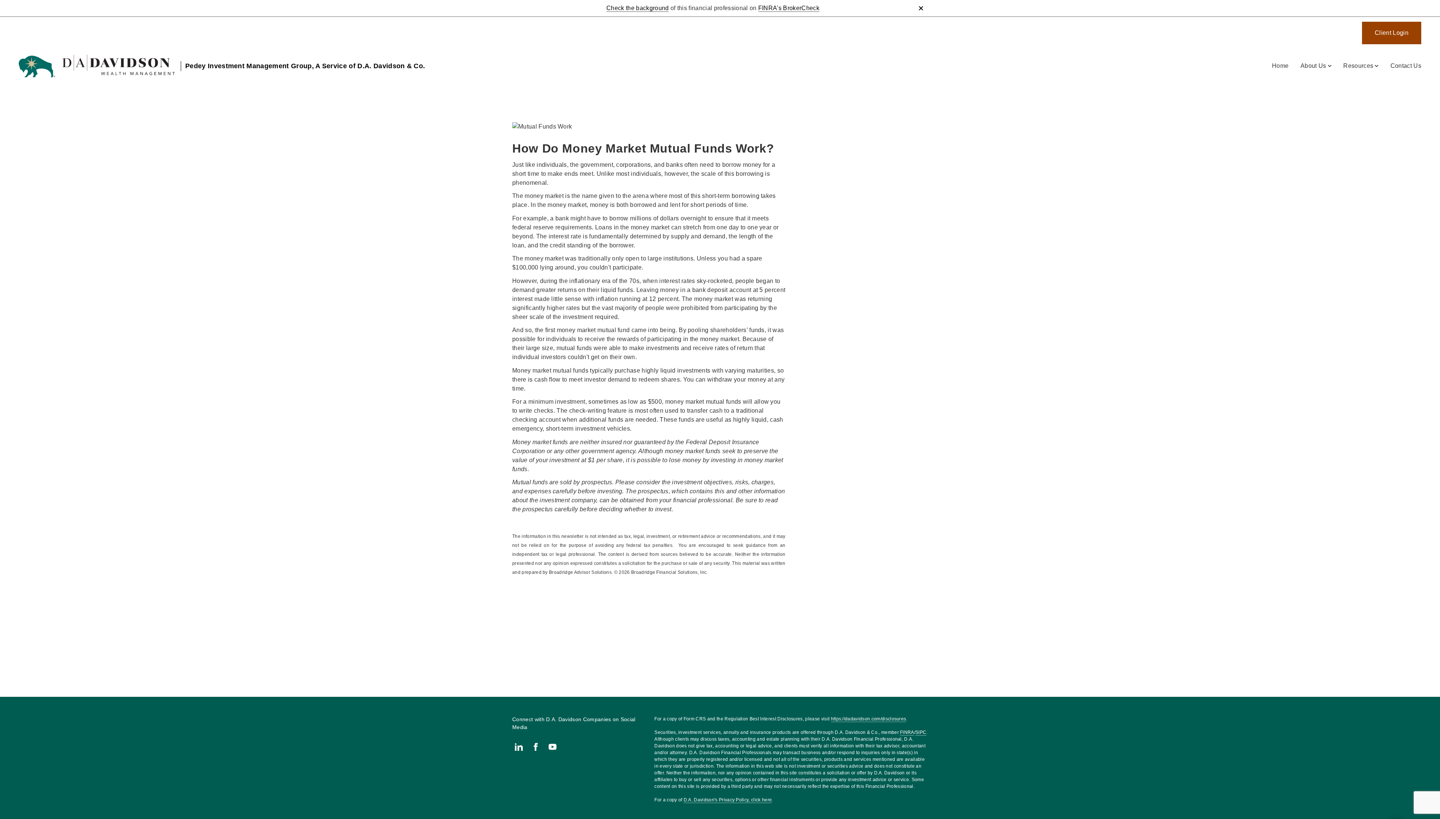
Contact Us (1405, 66)
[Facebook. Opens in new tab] (535, 746)
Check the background (637, 8)
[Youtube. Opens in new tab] (552, 746)
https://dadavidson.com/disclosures (868, 719)
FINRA (907, 732)
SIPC (920, 732)
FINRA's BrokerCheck (788, 8)
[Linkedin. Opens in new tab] (518, 746)
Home (1280, 66)
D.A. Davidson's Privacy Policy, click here (728, 800)
